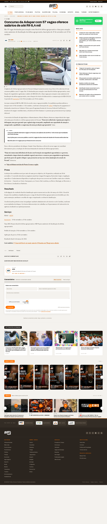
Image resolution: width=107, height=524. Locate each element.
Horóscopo (57, 444)
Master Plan (83, 455)
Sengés (31, 459)
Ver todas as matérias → (19, 273)
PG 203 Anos (29, 12)
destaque (11, 250)
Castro (31, 442)
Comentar (35, 41)
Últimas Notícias (8, 442)
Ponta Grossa (19, 12)
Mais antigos (66, 279)
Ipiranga (31, 462)
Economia (63, 12)
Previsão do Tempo (59, 442)
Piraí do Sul (32, 469)
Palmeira (31, 447)
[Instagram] (93, 6)
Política (37, 12)
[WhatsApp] (98, 6)
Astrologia (57, 454)
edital (50, 106)
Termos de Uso (83, 449)
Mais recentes (57, 279)
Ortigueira (32, 464)
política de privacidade (46, 311)
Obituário (57, 447)
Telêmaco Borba (33, 452)
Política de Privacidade (85, 447)
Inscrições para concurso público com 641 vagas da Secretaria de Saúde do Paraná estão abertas (38, 137)
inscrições (16, 99)
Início (6, 16)
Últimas (10, 12)
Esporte (70, 12)
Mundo (6, 466)
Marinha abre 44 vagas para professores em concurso (24, 140)
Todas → (100, 361)
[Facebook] (87, 6)
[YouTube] (96, 6)
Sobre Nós (82, 442)
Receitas (57, 452)
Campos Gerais (93, 1)
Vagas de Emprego (59, 449)
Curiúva (31, 466)
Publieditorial (7, 476)
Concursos (12, 16)
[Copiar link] (70, 40)
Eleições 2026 (46, 12)
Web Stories (58, 459)
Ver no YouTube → (98, 395)
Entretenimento (94, 12)
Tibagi (31, 449)
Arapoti (31, 457)
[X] (90, 6)
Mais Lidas (6, 444)
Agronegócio (7, 459)
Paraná (18, 250)
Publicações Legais (59, 457)
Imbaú (30, 471)
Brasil (77, 12)
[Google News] (101, 6)
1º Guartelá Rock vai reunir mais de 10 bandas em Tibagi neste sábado (36, 243)
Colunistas (7, 469)
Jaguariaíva (32, 454)
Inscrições (7, 220)
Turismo (84, 12)
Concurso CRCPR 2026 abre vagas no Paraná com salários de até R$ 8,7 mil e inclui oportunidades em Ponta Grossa (38, 133)
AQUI (11, 215)
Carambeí (31, 444)
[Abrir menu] (5, 6)
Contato (82, 444)
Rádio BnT (100, 1)
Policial (55, 12)
